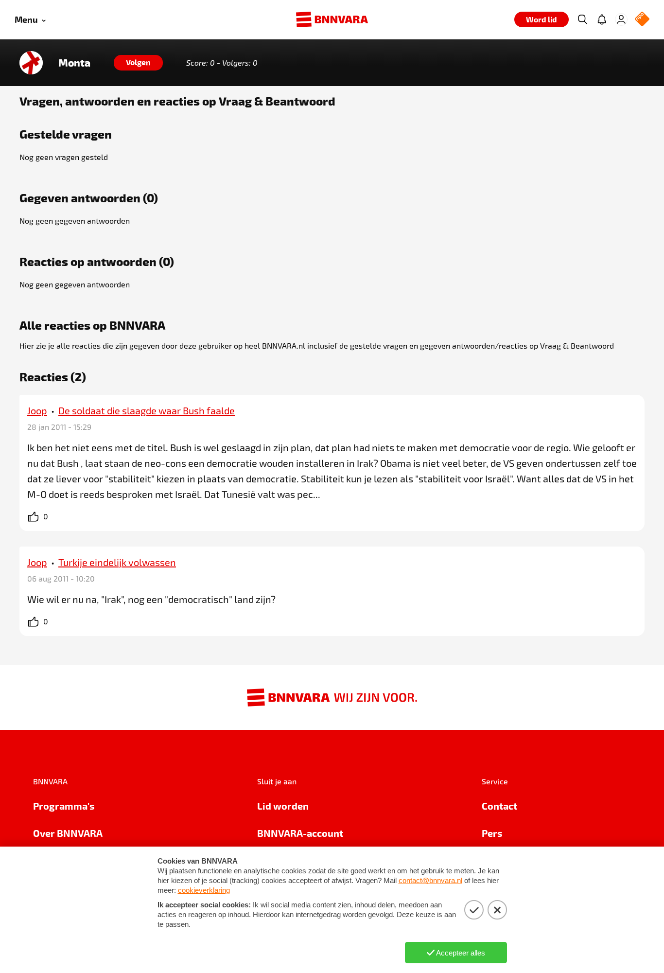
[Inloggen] (621, 19)
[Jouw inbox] (602, 19)
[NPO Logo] (642, 20)
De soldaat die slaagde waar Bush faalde (146, 410)
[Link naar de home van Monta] (31, 62)
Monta (74, 63)
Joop (37, 410)
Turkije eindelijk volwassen (117, 562)
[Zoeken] (582, 19)
